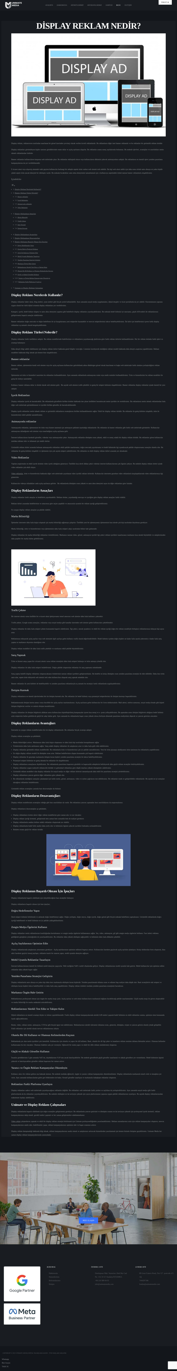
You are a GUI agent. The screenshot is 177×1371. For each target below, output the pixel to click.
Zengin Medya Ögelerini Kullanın (28, 249)
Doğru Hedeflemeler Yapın (26, 245)
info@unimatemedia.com (104, 1284)
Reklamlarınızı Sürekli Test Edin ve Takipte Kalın (32, 267)
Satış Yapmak (22, 224)
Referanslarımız (54, 1281)
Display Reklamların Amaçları (25, 214)
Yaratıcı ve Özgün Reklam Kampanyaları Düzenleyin (34, 278)
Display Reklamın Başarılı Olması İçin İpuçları (31, 242)
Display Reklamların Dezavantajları (27, 238)
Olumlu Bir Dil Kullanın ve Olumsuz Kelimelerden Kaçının (35, 271)
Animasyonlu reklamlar (25, 204)
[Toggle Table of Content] (13, 186)
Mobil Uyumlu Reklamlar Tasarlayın (29, 256)
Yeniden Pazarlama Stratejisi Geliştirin (29, 260)
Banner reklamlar (23, 196)
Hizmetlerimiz (54, 1277)
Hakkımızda (53, 1273)
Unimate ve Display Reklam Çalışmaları (29, 288)
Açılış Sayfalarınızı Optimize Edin (28, 253)
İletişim (51, 1284)
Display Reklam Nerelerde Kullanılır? (28, 189)
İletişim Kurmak (22, 228)
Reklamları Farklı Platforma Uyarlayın (29, 282)
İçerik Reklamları (23, 200)
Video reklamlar (17, 474)
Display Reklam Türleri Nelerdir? (26, 193)
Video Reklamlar (23, 207)
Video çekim (15, 1121)
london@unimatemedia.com (149, 1284)
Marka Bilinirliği (23, 217)
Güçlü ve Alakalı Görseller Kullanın (28, 274)
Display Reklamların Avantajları (26, 234)
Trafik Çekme (22, 221)
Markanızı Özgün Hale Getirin (27, 263)
